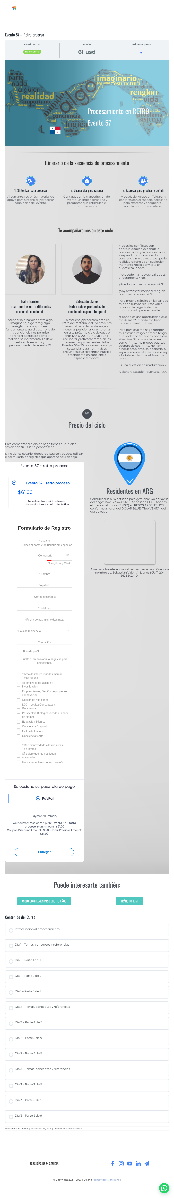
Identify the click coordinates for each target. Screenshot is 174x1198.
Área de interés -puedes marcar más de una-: (43, 676)
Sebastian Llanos (18, 1128)
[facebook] (112, 1163)
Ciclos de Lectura (32, 731)
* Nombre (44, 574)
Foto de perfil (31, 651)
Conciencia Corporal (34, 726)
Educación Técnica (33, 721)
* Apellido (44, 585)
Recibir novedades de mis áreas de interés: (43, 747)
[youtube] (129, 1163)
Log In (141, 52)
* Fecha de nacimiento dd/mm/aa (44, 619)
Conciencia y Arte (32, 736)
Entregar (44, 852)
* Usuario (44, 540)
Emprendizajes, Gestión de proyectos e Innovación (44, 693)
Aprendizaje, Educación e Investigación (37, 684)
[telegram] (146, 1163)
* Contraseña (44, 555)
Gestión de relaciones (35, 699)
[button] (164, 1188)
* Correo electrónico (44, 596)
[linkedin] (138, 1163)
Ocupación (44, 642)
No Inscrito (32, 52)
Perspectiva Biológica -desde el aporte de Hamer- (45, 715)
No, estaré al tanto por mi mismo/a (42, 762)
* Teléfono (44, 608)
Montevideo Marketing (106, 1179)
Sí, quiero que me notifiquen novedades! (39, 755)
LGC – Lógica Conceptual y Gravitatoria (38, 706)
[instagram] (121, 1163)
